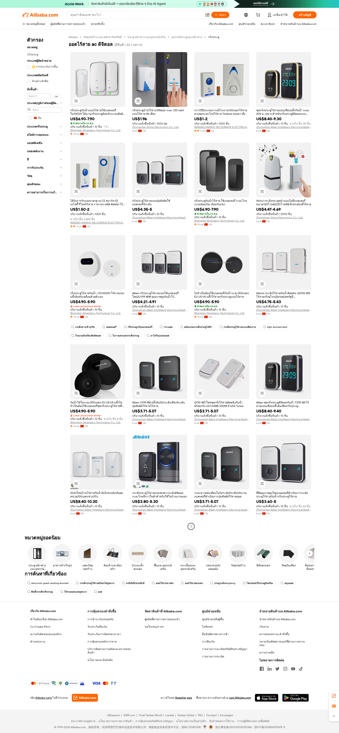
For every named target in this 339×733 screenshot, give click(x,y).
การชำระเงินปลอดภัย (100, 619)
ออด (100, 591)
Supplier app (183, 697)
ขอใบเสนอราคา (154, 626)
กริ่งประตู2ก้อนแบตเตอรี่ (140, 327)
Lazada (169, 715)
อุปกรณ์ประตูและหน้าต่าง (186, 37)
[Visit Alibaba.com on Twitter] (277, 668)
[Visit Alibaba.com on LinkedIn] (269, 668)
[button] (207, 15)
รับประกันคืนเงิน (97, 626)
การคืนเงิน (208, 641)
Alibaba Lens (43, 697)
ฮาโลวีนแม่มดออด (159, 335)
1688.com (129, 715)
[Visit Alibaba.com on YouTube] (293, 668)
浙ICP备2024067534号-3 (269, 727)
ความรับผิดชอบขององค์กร (46, 634)
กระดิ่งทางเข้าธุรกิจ (85, 327)
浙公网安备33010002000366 (233, 727)
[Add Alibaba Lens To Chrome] (85, 698)
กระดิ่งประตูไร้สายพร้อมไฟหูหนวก (97, 583)
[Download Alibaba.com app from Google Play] (295, 698)
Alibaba (73, 37)
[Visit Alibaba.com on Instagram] (285, 668)
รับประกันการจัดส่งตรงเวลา (104, 634)
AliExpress (113, 715)
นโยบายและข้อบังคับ (100, 660)
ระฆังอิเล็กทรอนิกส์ (135, 583)
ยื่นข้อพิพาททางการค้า (215, 634)
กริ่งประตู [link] (213, 37)
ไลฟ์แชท (207, 626)
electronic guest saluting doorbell (49, 583)
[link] (334, 696)
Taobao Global (185, 715)
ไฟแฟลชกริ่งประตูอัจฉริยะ (260, 583)
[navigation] (44, 282)
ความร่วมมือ (266, 652)
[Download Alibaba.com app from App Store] (266, 698)
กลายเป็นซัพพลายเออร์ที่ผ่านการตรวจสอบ (282, 643)
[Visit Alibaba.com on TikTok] (301, 668)
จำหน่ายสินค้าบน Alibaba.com (277, 619)
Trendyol (211, 715)
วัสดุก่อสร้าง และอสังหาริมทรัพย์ (102, 37)
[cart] (259, 15)
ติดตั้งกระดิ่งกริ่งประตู (42, 591)
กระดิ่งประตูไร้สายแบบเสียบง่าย (240, 327)
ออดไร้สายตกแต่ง (194, 583)
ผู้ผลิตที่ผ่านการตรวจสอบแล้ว (162, 619)
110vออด (168, 327)
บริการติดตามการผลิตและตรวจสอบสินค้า (109, 650)
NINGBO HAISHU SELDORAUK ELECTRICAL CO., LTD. (221, 127)
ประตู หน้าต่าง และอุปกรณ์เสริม (147, 37)
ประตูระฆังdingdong (224, 583)
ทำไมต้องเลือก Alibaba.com (46, 619)
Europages (226, 715)
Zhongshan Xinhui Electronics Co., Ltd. (155, 127)
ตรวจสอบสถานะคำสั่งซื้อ (274, 634)
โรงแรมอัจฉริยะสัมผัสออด (88, 335)
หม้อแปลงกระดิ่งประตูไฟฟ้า (198, 327)
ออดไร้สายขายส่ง (164, 583)
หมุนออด (288, 583)
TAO (200, 715)
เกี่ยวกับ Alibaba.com (43, 611)
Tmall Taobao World (150, 715)
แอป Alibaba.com (240, 697)
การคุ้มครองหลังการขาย (102, 641)
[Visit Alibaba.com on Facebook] (261, 668)
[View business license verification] (205, 727)
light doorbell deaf (277, 327)
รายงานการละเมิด (213, 656)
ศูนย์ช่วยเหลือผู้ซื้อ (213, 619)
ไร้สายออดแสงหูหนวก (75, 591)
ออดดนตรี (111, 327)
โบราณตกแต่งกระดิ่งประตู (125, 335)
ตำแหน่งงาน (37, 641)
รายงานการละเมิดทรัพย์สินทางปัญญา (224, 649)
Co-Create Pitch (40, 626)
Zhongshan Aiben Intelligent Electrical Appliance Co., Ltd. (283, 127)
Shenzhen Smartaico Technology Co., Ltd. (95, 130)
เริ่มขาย (264, 626)
